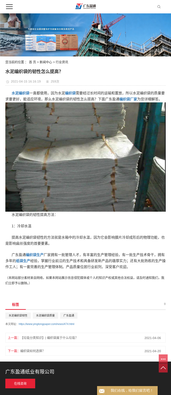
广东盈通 (68, 315)
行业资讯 (62, 62)
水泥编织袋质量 (45, 315)
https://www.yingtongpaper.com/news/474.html (46, 324)
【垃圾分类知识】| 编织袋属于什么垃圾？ (49, 337)
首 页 (32, 62)
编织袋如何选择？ (32, 351)
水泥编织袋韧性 (18, 315)
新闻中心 (46, 62)
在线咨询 (20, 383)
